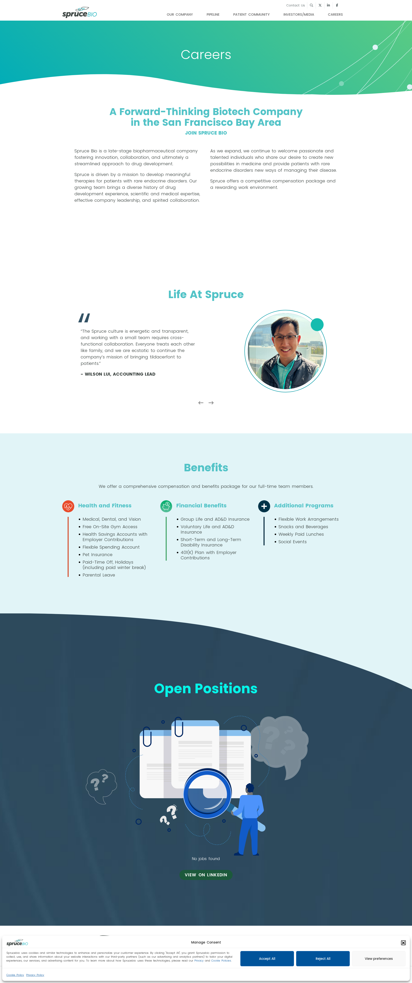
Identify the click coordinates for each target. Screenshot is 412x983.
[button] (403, 943)
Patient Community (251, 14)
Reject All (323, 958)
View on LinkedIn (206, 875)
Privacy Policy (35, 975)
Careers (335, 14)
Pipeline (213, 14)
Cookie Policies (221, 960)
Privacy (199, 960)
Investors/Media (298, 14)
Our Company (180, 14)
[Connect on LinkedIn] (329, 5)
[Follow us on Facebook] (337, 5)
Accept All (267, 958)
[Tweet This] (320, 5)
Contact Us (295, 5)
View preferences (379, 958)
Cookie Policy (15, 975)
